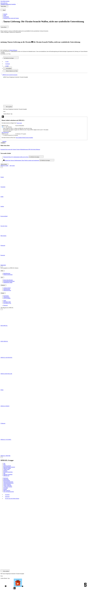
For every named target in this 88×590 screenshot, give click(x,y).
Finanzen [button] (3, 285)
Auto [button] (2, 270)
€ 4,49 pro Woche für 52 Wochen (10, 135)
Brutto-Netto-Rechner (8, 280)
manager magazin (7, 465)
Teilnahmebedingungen (8, 483)
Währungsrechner (7, 290)
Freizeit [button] (2, 293)
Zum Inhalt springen (5, 1)
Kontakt (5, 489)
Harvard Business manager (9, 467)
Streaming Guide (7, 301)
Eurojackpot (6, 295)
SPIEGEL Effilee (7, 468)
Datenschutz (6, 479)
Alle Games (12, 165)
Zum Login (19, 123)
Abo (4, 463)
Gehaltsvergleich (7, 287)
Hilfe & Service (6, 490)
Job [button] (2, 277)
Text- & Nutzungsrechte (8, 491)
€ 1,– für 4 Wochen (7, 127)
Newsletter (5, 488)
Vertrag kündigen (7, 484)
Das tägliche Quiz (7, 303)
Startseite (4, 141)
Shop (4, 464)
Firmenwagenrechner (8, 274)
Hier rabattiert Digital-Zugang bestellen (24, 137)
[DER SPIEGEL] (5, 8)
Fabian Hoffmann (13, 50)
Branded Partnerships (8, 472)
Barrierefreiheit (6, 480)
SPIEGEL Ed (6, 475)
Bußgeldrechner (6, 273)
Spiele (4, 300)
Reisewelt (5, 305)
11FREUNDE (6, 469)
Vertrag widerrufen (7, 485)
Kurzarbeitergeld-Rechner (9, 281)
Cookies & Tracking (7, 486)
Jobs (4, 473)
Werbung (5, 470)
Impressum (5, 478)
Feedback (3, 142)
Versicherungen (6, 289)
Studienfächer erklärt (7, 282)
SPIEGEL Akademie (7, 474)
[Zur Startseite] (1, 141)
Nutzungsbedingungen (8, 481)
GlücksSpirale (6, 297)
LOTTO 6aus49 (6, 298)
